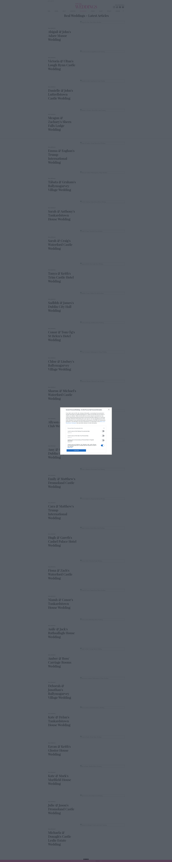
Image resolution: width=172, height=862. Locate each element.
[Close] (109, 410)
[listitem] (86, 428)
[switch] (102, 431)
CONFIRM (76, 450)
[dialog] (86, 431)
